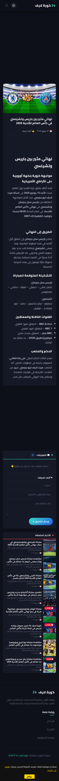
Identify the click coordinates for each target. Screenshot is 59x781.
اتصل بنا (50, 729)
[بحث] (6, 5)
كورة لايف (45, 5)
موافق (29, 776)
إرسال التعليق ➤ (41, 521)
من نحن (50, 721)
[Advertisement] (29, 52)
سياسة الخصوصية (45, 737)
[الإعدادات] (14, 5)
